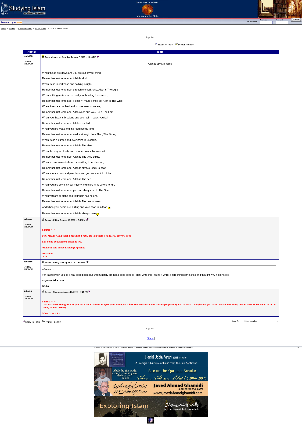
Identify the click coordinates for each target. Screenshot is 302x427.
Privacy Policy (127, 347)
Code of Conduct (141, 347)
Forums (12, 28)
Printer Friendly (186, 44)
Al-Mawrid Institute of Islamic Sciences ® (176, 347)
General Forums (25, 28)
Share (150, 338)
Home (3, 28)
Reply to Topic (165, 44)
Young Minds (40, 28)
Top (298, 347)
